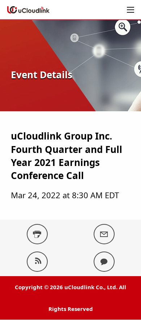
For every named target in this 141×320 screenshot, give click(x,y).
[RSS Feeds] (37, 262)
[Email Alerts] (104, 234)
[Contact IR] (104, 262)
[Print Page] (37, 234)
